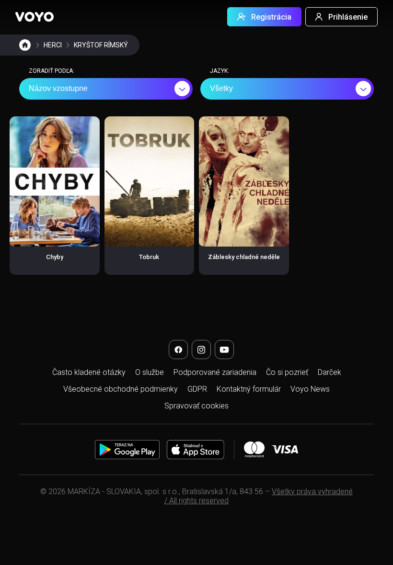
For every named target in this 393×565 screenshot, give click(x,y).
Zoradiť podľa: (51, 71)
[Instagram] (201, 349)
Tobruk (149, 256)
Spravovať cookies (196, 405)
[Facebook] (178, 349)
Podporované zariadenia (214, 372)
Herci (53, 45)
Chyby (54, 256)
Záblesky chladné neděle (244, 256)
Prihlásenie (348, 17)
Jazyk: (219, 71)
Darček (329, 372)
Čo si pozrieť (287, 372)
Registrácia (271, 17)
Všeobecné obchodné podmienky (120, 389)
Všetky (221, 88)
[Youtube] (224, 349)
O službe (149, 372)
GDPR (197, 389)
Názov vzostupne (58, 88)
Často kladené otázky (89, 372)
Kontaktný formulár (249, 389)
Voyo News (310, 389)
